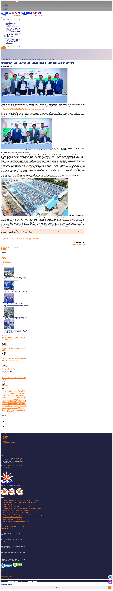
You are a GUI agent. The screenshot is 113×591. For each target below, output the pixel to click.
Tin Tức (5, 4)
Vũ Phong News (5, 261)
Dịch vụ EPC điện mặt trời (10, 504)
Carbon (7, 391)
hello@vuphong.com (32, 581)
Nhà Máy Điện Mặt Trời (15, 33)
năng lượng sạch (5, 116)
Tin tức (3, 255)
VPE (11, 66)
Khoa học (19, 395)
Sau (1, 248)
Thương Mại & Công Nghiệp (13, 39)
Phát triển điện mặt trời (14, 404)
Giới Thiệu (5, 5)
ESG (21, 391)
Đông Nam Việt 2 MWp (16, 176)
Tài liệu (3, 257)
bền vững (18, 158)
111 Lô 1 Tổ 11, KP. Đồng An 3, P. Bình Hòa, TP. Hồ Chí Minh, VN (12, 527)
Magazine (6, 397)
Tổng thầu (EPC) (62, 217)
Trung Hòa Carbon (9, 36)
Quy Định (5, 441)
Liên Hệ (5, 9)
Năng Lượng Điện (16, 399)
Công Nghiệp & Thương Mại (11, 22)
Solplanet (7, 35)
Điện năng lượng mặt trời (13, 411)
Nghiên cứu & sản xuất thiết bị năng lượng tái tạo (16, 510)
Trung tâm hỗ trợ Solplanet (9, 442)
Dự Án (4, 433)
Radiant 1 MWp (57, 176)
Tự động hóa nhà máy (8, 408)
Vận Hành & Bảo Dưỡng (12, 40)
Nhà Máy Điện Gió (13, 34)
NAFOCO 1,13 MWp (39, 176)
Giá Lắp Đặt (6, 434)
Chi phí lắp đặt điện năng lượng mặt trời (14, 519)
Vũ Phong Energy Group (13, 581)
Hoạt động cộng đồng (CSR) (14, 394)
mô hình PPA (15, 175)
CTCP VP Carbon (5, 578)
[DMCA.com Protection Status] (17, 566)
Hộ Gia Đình (9, 43)
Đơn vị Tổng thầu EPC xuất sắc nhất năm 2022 (16, 521)
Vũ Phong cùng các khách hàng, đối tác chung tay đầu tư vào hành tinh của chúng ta (23, 109)
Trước (4, 248)
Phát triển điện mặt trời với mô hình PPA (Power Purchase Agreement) (22, 500)
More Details (5, 345)
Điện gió (6, 410)
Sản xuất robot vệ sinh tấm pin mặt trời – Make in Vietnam (19, 513)
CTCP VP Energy (5, 573)
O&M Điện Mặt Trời (11, 24)
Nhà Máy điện (9, 30)
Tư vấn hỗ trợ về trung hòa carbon (12, 517)
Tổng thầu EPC (10, 25)
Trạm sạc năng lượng (12, 29)
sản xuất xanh (28, 166)
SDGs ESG (5, 438)
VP (21, 408)
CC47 (14, 391)
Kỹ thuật (23, 395)
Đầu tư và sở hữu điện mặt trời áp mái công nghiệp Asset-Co (19, 502)
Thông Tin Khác (6, 6)
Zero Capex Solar (11, 23)
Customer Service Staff (9, 369)
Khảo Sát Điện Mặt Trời (15, 32)
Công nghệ (4, 260)
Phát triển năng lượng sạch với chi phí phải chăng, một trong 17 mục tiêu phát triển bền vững (25, 239)
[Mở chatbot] (109, 587)
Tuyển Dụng (5, 8)
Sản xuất (17, 406)
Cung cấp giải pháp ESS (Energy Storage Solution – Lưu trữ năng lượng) (22, 515)
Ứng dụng (4, 258)
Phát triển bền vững (6, 262)
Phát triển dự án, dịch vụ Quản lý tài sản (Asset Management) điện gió (22, 508)
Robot (3, 406)
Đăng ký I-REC (6, 439)
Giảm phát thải (10, 393)
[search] (12, 19)
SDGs (9, 406)
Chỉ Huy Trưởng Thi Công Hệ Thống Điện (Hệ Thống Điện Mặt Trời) (14, 359)
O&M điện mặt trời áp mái (14, 402)
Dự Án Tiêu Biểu (8, 38)
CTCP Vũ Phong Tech (6, 576)
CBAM (3, 256)
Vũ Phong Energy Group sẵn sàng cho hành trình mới (16, 108)
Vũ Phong (3, 170)
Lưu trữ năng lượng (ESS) (13, 28)
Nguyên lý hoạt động (12, 27)
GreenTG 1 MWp (49, 176)
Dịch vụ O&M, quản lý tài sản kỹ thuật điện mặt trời (16, 506)
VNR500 (15, 408)
